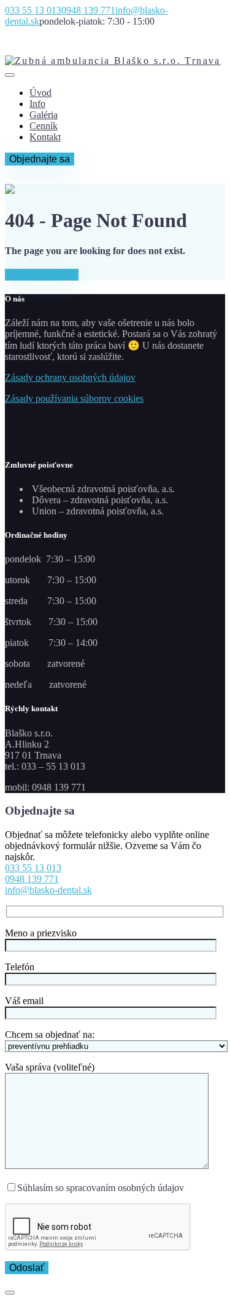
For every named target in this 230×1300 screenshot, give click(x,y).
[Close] (10, 1292)
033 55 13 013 (33, 868)
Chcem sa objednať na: (49, 1034)
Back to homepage (42, 274)
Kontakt (45, 137)
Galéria (43, 115)
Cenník (43, 126)
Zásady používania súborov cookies (74, 398)
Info (37, 103)
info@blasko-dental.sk (48, 890)
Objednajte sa (39, 159)
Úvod (40, 92)
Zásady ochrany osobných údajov (70, 377)
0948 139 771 (32, 879)
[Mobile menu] (10, 75)
